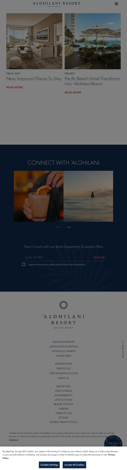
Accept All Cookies (74, 464)
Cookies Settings (49, 464)
